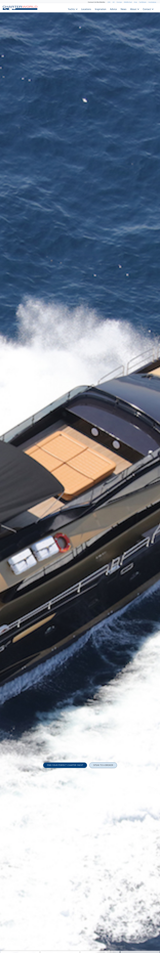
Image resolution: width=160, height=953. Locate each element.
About (133, 9)
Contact (147, 9)
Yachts (71, 9)
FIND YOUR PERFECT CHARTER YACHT (65, 765)
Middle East (128, 2)
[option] (80, 476)
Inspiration (100, 9)
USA (109, 2)
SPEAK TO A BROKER (103, 765)
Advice (113, 9)
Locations (86, 9)
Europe (119, 2)
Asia (135, 2)
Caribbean (142, 2)
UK (114, 2)
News (123, 9)
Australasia (152, 2)
